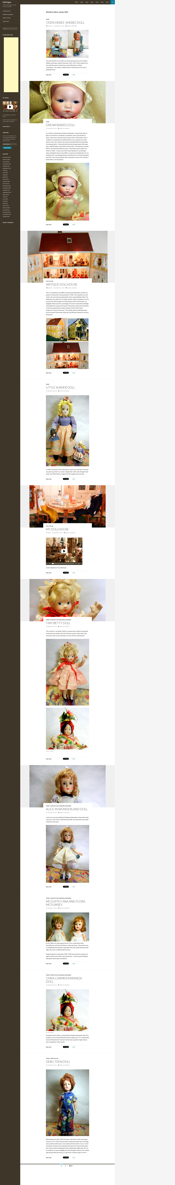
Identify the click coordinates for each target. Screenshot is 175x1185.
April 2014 (5, 203)
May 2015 (5, 175)
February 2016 (6, 159)
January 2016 (6, 161)
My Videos (6, 97)
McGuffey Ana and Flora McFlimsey (65, 902)
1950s (91, 2)
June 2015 (5, 172)
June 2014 (5, 199)
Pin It (74, 74)
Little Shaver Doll (60, 387)
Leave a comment (72, 26)
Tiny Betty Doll (58, 623)
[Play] (47, 563)
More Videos (7, 126)
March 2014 (6, 205)
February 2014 (6, 207)
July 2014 (5, 196)
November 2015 (7, 164)
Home (76, 2)
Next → (71, 1166)
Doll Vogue (7, 2)
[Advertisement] (11, 64)
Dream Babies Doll (60, 125)
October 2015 (6, 166)
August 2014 (6, 194)
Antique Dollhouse (61, 284)
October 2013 (6, 216)
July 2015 (5, 170)
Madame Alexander (65, 619)
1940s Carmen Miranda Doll (64, 979)
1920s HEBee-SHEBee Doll (65, 22)
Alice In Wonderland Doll (67, 809)
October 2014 (6, 190)
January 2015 (6, 183)
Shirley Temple (7, 17)
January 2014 (6, 210)
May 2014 (5, 201)
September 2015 (7, 168)
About (107, 2)
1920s (47, 19)
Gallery (50, 26)
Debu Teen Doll (58, 1061)
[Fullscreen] (81, 563)
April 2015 (5, 177)
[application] (64, 551)
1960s (97, 2)
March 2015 (6, 179)
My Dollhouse (57, 529)
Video (49, 532)
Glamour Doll (7, 11)
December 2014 (7, 185)
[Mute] (79, 563)
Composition (54, 619)
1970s (102, 2)
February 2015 (6, 181)
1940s (86, 2)
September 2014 (7, 192)
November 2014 (7, 188)
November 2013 (7, 214)
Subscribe (6, 132)
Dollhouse (49, 281)
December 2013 (7, 212)
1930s (81, 2)
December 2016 (7, 157)
